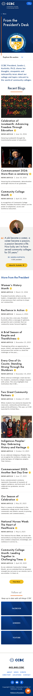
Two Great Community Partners (14, 393)
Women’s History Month (11, 287)
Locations (17, 675)
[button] (29, 3)
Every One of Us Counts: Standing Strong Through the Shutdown (12, 365)
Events (23, 672)
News (4, 14)
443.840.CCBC (16, 667)
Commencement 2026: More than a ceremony (14, 172)
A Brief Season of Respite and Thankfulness (11, 335)
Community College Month (12, 193)
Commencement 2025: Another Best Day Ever (14, 471)
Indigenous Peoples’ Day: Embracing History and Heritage (13, 444)
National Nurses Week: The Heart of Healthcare (15, 525)
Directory (7, 675)
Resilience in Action (13, 310)
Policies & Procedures (17, 693)
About (9, 672)
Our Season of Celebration (10, 498)
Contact (26, 675)
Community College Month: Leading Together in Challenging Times (12, 554)
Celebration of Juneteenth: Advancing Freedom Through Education (14, 125)
